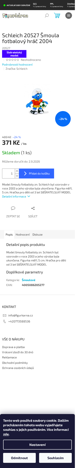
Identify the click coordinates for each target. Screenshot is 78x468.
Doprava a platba (13, 347)
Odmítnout (19, 458)
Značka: (16, 68)
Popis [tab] (9, 234)
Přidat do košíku (39, 173)
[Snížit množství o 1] (17, 176)
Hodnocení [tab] (23, 234)
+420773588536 (19, 321)
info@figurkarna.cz (20, 315)
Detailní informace (14, 196)
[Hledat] (47, 15)
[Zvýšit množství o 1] (17, 171)
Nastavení (37, 444)
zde (6, 434)
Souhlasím (55, 458)
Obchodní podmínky (15, 362)
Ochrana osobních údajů (18, 368)
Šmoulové (28, 280)
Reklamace (9, 357)
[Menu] (68, 15)
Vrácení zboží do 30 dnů (17, 352)
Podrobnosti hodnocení (17, 64)
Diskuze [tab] (37, 234)
